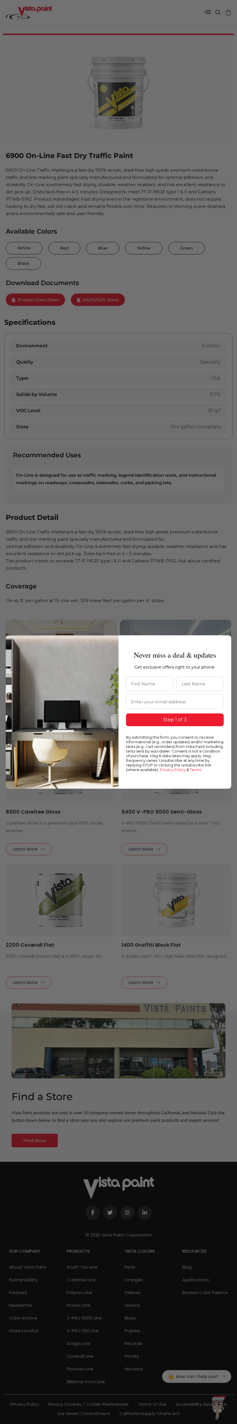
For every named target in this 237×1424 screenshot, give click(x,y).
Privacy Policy (173, 769)
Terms (195, 769)
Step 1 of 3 (175, 719)
